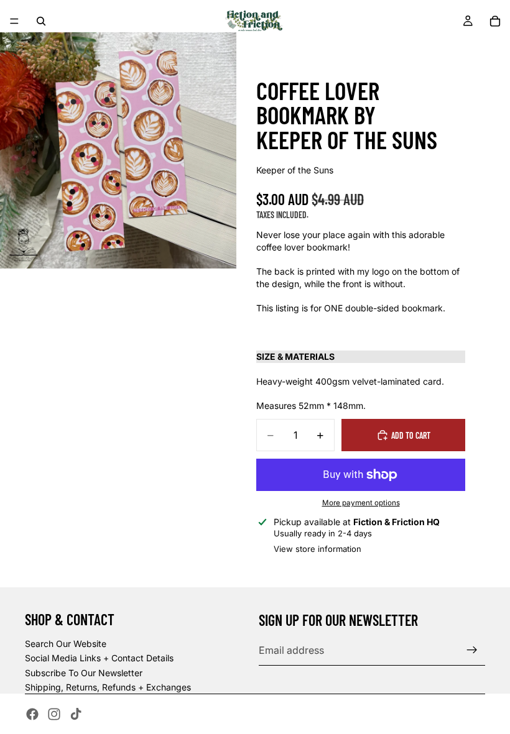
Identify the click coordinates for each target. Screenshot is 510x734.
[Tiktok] (75, 714)
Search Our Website (65, 643)
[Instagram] (54, 714)
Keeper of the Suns (294, 170)
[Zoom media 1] (118, 150)
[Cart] (495, 21)
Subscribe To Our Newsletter (83, 672)
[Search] (41, 21)
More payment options (361, 502)
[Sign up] (472, 650)
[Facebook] (32, 714)
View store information (317, 549)
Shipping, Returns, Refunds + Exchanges (108, 687)
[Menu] (14, 21)
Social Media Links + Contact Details (99, 658)
